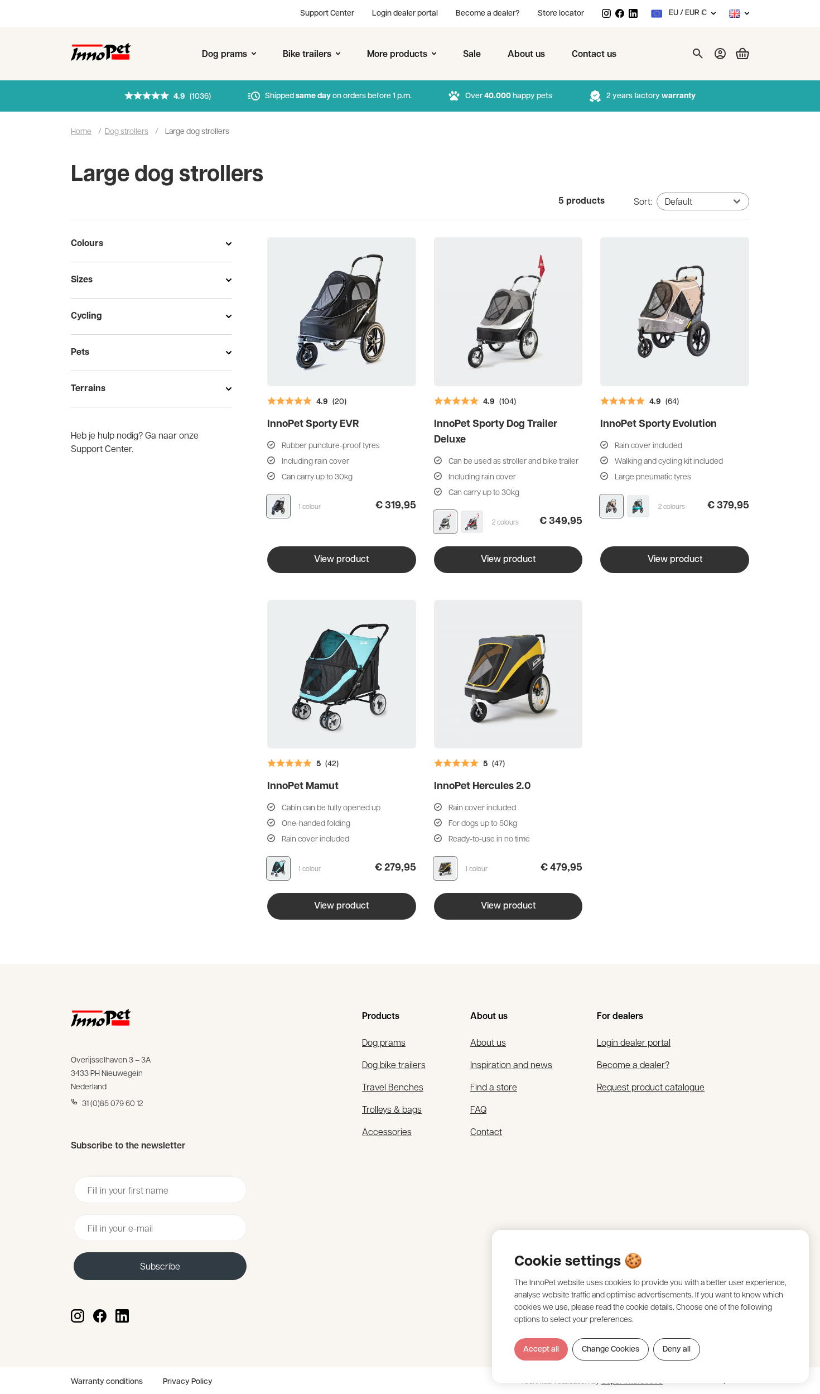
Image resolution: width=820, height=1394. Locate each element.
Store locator (561, 13)
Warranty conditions (107, 1382)
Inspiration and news (511, 1064)
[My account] (720, 53)
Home (81, 131)
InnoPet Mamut (303, 787)
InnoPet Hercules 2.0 (482, 787)
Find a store (493, 1087)
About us (488, 1042)
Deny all (677, 1349)
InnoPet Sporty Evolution (658, 425)
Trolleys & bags (392, 1109)
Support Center (327, 13)
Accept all (541, 1349)
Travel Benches (392, 1087)
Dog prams (384, 1042)
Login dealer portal (405, 13)
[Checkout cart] (738, 53)
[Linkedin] (633, 13)
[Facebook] (619, 13)
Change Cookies (610, 1349)
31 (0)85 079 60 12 (112, 1103)
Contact (486, 1131)
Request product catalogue (651, 1087)
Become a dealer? (488, 13)
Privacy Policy (188, 1382)
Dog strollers (126, 131)
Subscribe (160, 1266)
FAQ (478, 1109)
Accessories (387, 1131)
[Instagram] (606, 13)
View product (341, 559)
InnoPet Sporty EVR (313, 425)
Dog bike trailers (394, 1064)
